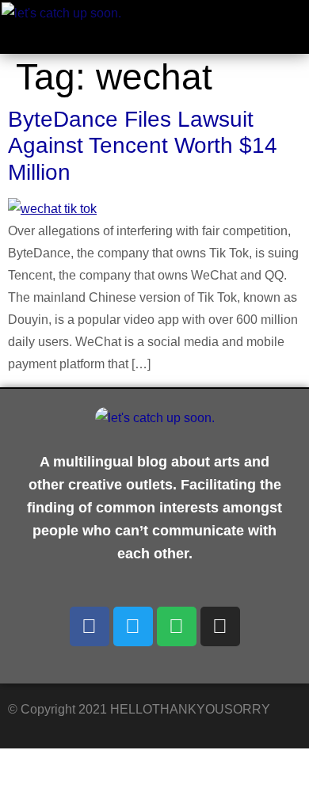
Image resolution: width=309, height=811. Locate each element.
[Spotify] (176, 626)
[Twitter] (133, 626)
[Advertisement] (127, 776)
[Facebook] (89, 626)
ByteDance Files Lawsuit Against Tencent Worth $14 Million (142, 146)
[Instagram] (220, 626)
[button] (243, 31)
